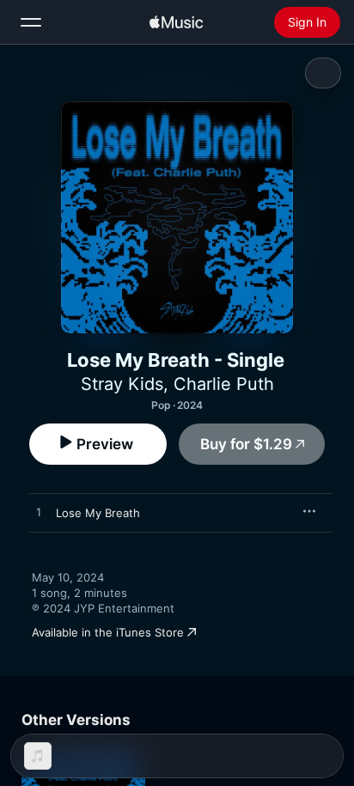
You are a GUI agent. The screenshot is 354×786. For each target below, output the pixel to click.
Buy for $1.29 (246, 444)
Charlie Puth (224, 384)
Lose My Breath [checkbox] (98, 513)
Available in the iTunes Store (108, 632)
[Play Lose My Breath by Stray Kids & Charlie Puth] (38, 513)
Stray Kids (122, 384)
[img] (176, 22)
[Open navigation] (31, 22)
